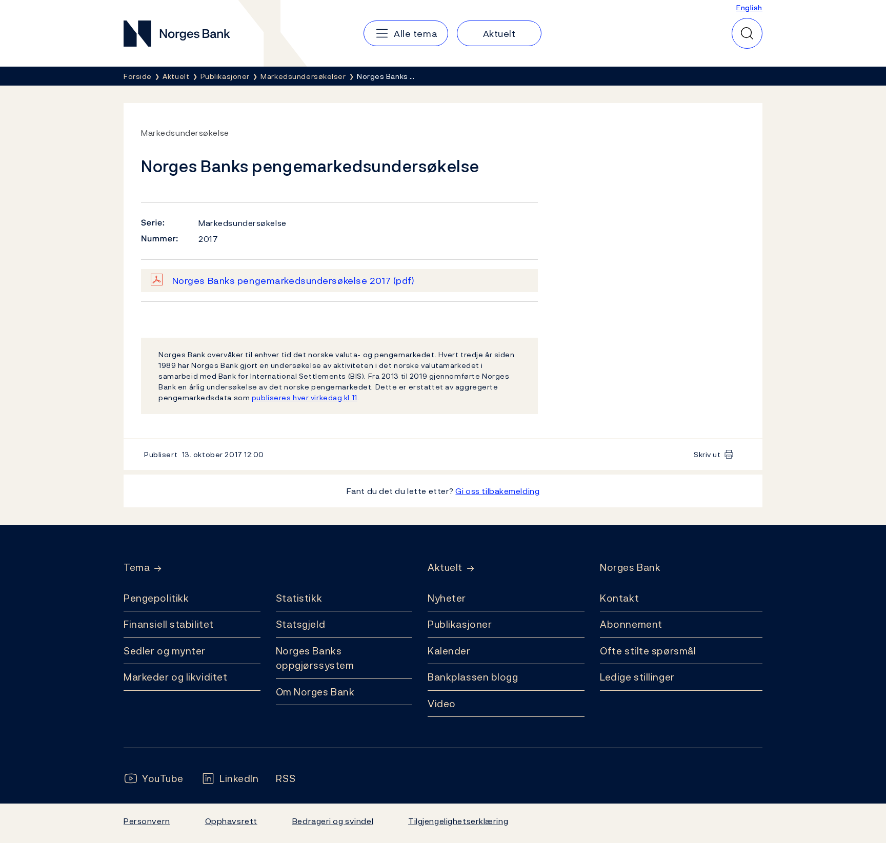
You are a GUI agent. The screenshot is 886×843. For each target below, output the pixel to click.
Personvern (147, 821)
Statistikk (299, 598)
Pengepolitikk (156, 598)
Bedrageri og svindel (332, 821)
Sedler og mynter (165, 651)
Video (442, 703)
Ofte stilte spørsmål (648, 651)
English (749, 7)
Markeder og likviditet (175, 677)
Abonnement (631, 624)
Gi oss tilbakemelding (497, 491)
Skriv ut (707, 454)
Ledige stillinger (637, 677)
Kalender (449, 651)
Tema (137, 567)
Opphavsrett (231, 821)
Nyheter (447, 598)
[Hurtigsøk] (747, 33)
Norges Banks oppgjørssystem (315, 658)
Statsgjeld (301, 624)
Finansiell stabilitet (169, 624)
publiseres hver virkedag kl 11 (304, 397)
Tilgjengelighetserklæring (458, 821)
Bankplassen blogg (473, 677)
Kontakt (619, 598)
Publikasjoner (460, 624)
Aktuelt (445, 567)
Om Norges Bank (315, 692)
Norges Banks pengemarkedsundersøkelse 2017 (293, 280)
